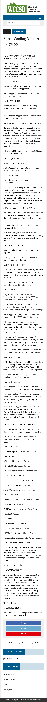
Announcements (8, 674)
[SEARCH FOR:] (23, 22)
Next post (32, 643)
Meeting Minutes (9, 679)
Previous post (17, 643)
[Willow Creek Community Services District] (23, 7)
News (5, 684)
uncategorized (8, 689)
